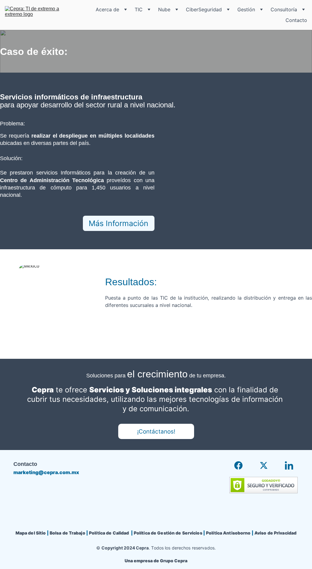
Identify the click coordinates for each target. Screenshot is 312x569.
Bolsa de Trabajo (67, 532)
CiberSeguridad (204, 10)
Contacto (296, 20)
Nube (164, 10)
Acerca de (107, 10)
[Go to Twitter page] (264, 465)
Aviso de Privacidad (275, 532)
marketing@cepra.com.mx (46, 472)
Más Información (118, 223)
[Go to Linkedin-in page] (289, 465)
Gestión (246, 10)
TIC (139, 10)
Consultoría (284, 10)
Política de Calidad (109, 532)
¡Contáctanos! (156, 431)
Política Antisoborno (228, 532)
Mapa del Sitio (31, 532)
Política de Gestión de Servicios (168, 532)
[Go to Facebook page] (238, 465)
